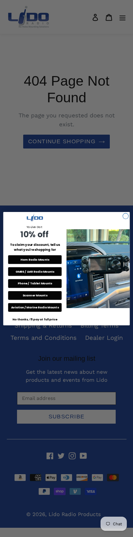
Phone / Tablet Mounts (35, 283)
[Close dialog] (125, 216)
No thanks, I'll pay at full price (34, 319)
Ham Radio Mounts (34, 259)
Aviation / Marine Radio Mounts (35, 307)
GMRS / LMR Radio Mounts (34, 271)
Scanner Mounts (35, 295)
